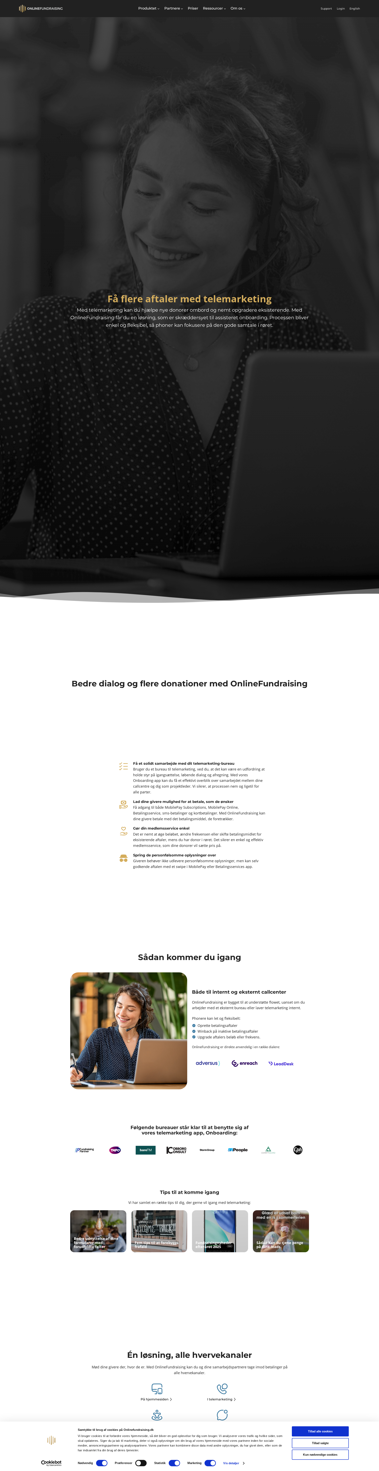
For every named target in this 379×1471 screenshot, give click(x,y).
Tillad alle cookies (320, 1431)
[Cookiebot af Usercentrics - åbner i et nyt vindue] (51, 1463)
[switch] (141, 1463)
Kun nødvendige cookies (320, 1454)
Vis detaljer (231, 1463)
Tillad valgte (320, 1443)
